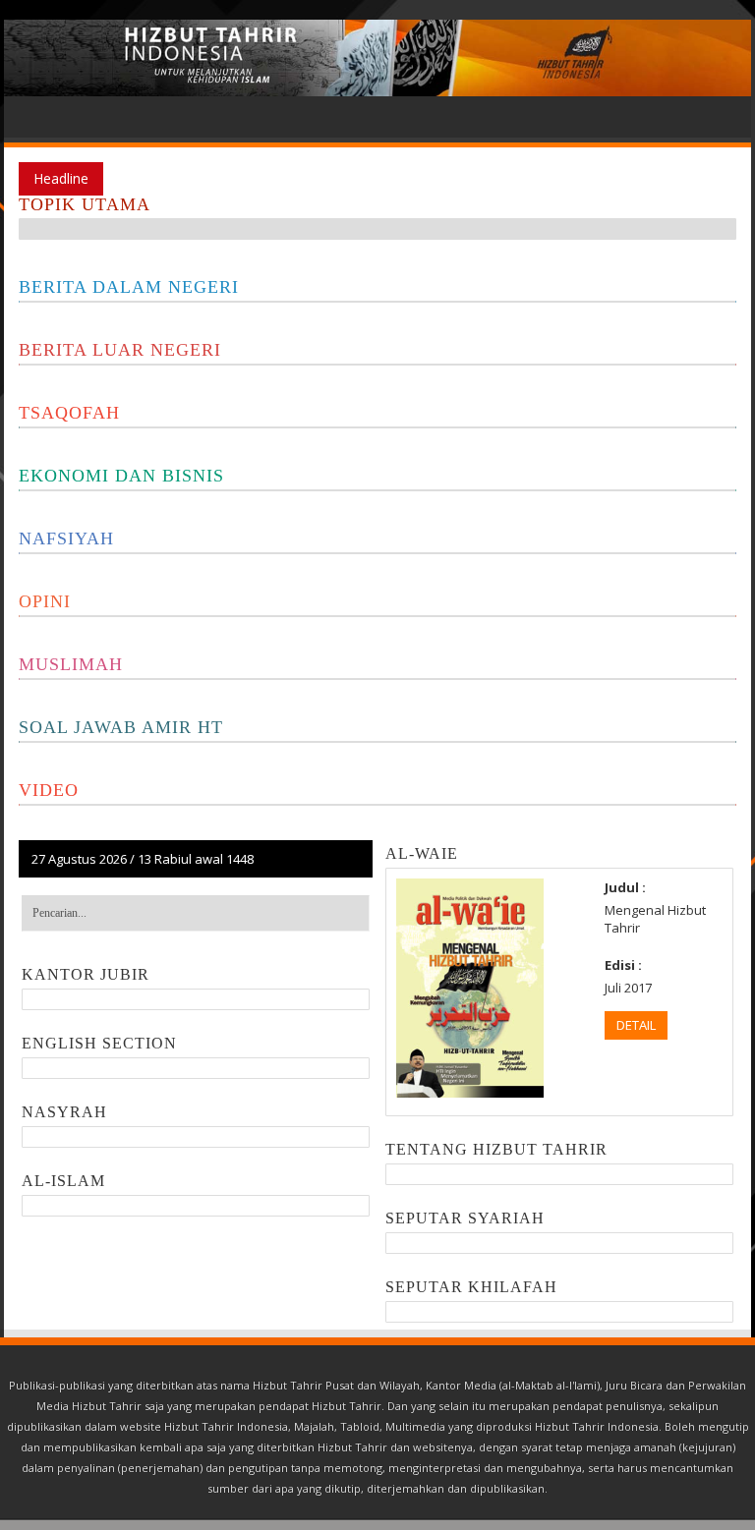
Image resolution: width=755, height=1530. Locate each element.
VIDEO (49, 790)
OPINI (45, 601)
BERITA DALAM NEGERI (129, 287)
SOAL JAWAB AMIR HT (121, 727)
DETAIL (636, 1025)
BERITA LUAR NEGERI (120, 350)
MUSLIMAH (71, 664)
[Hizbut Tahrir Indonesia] (377, 58)
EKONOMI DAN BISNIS (121, 475)
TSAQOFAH (69, 413)
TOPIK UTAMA (84, 204)
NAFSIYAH (66, 538)
